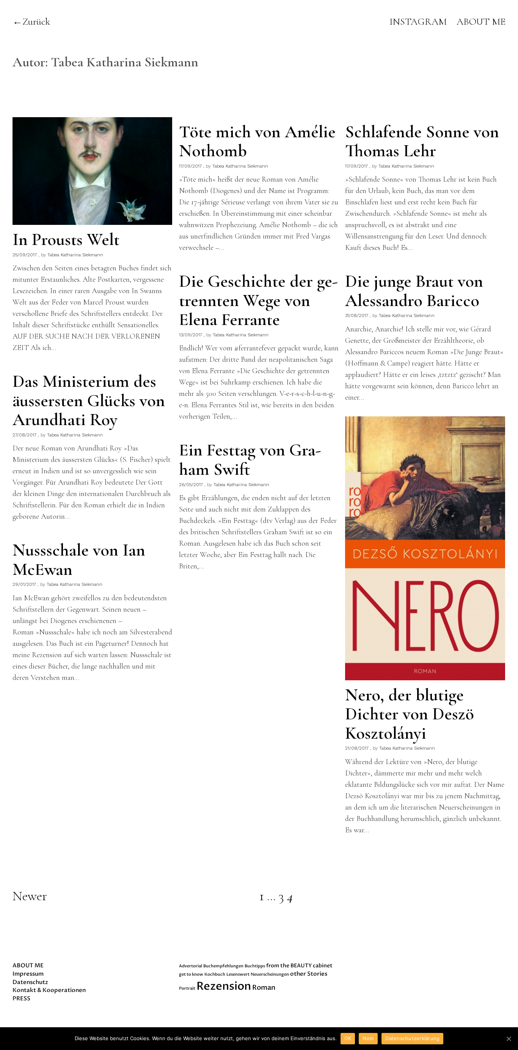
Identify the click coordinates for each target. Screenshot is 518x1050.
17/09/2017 (190, 166)
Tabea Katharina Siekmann (75, 254)
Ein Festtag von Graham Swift (250, 459)
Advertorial (190, 966)
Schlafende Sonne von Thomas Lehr (422, 141)
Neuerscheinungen (270, 974)
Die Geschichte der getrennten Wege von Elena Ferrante (258, 300)
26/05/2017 (191, 484)
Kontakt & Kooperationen (49, 990)
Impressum (28, 974)
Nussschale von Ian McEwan (79, 559)
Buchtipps (255, 966)
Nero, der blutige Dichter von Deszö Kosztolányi (409, 714)
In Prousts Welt (66, 239)
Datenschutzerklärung (412, 1038)
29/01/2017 (24, 584)
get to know (191, 974)
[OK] (508, 1038)
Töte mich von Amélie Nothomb (257, 141)
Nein (368, 1038)
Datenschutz (30, 982)
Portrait (187, 988)
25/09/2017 (25, 254)
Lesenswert (238, 974)
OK (348, 1038)
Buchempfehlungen (223, 966)
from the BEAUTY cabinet (299, 965)
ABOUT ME (481, 21)
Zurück (36, 21)
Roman (263, 987)
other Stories (308, 974)
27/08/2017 (24, 435)
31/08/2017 (356, 315)
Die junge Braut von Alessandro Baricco (414, 290)
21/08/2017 (357, 748)
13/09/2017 (190, 334)
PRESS (21, 998)
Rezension (223, 986)
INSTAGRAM (418, 21)
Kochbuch (214, 974)
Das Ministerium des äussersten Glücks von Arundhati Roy (89, 400)
